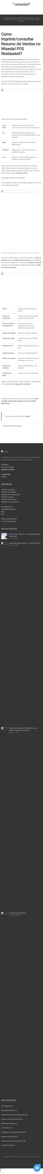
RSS (29, 1161)
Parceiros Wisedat (7, 467)
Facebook (13, 1161)
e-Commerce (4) (6, 1128)
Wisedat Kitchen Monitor (17, 913)
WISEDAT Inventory (7, 497)
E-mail (24, 1161)
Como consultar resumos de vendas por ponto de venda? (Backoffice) (19, 401)
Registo (4, 477)
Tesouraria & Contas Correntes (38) (13, 1141)
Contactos (4, 465)
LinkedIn (19, 1161)
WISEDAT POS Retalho (8, 492)
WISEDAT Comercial (8, 490)
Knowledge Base (7, 507)
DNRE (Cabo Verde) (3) (9, 1123)
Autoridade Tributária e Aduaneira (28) (14, 1115)
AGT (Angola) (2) (7, 1106)
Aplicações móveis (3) (9, 1110)
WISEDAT (10, 502)
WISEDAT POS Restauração (25, 18)
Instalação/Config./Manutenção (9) (13, 1132)
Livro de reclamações (8, 521)
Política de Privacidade (9, 519)
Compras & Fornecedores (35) (11, 1119)
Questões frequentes (8, 509)
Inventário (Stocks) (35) (9, 1136)
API (2, 514)
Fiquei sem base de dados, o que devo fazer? (25, 543)
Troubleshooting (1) (8, 1145)
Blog (2, 511)
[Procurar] (24, 10)
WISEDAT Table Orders (9, 499)
